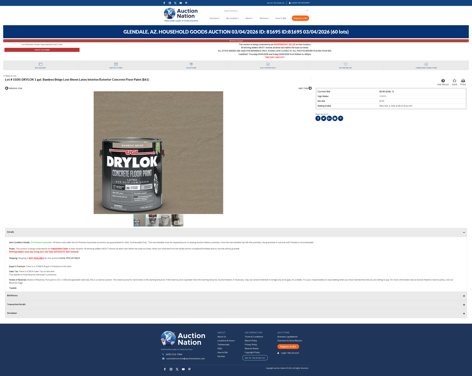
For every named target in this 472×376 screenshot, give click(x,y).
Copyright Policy (252, 352)
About (248, 18)
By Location (231, 18)
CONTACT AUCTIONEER (42, 50)
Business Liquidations (287, 336)
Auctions (214, 18)
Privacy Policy (251, 344)
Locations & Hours (226, 340)
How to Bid (281, 18)
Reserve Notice (252, 348)
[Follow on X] (175, 3)
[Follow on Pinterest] (186, 3)
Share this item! (321, 114)
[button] (158, 152)
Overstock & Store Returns (289, 340)
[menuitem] (214, 18)
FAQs (219, 348)
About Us (221, 336)
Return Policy (251, 340)
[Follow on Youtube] (181, 3)
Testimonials (223, 344)
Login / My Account (300, 3)
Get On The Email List (275, 3)
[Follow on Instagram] (170, 3)
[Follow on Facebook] (164, 3)
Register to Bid (300, 18)
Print (463, 84)
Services (264, 18)
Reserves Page (16, 282)
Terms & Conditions (254, 336)
